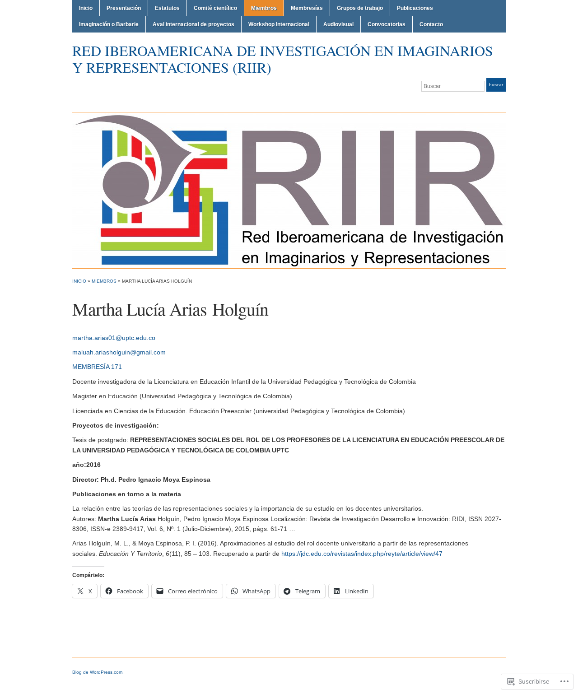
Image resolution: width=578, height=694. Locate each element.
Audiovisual (338, 24)
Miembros (264, 8)
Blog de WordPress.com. (98, 672)
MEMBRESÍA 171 (97, 366)
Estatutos (167, 8)
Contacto (431, 24)
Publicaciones (415, 8)
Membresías (307, 8)
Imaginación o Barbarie (109, 24)
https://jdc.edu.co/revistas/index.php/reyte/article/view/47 (362, 553)
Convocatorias (387, 24)
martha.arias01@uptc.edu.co (113, 337)
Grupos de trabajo (360, 8)
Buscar (496, 84)
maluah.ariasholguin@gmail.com (119, 352)
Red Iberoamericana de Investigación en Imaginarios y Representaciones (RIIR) (282, 59)
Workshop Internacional (278, 24)
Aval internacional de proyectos (193, 24)
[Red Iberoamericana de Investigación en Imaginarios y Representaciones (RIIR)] (289, 189)
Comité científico (215, 8)
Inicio (86, 8)
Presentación (124, 8)
